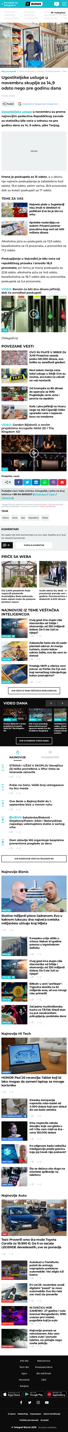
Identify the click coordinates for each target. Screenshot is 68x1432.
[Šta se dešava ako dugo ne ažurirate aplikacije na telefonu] (14, 1176)
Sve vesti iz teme (34, 690)
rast (23, 517)
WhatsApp (40, 494)
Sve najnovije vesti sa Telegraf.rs (34, 858)
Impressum (35, 1414)
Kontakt (45, 1420)
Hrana (5, 517)
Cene (15, 517)
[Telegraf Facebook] (21, 1402)
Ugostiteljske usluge (16, 112)
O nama (11, 1414)
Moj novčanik (8, 71)
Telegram (6, 497)
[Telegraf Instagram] (38, 1402)
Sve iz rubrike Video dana (34, 741)
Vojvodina (33, 517)
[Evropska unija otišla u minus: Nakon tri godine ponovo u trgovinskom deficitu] (14, 946)
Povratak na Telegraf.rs (11, 3)
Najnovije (14, 872)
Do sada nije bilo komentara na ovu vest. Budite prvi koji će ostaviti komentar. (33, 536)
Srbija (45, 517)
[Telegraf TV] (47, 1402)
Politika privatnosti (29, 1420)
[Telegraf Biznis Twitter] (30, 1402)
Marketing (23, 1414)
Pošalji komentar (34, 545)
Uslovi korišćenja (47, 506)
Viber (52, 494)
